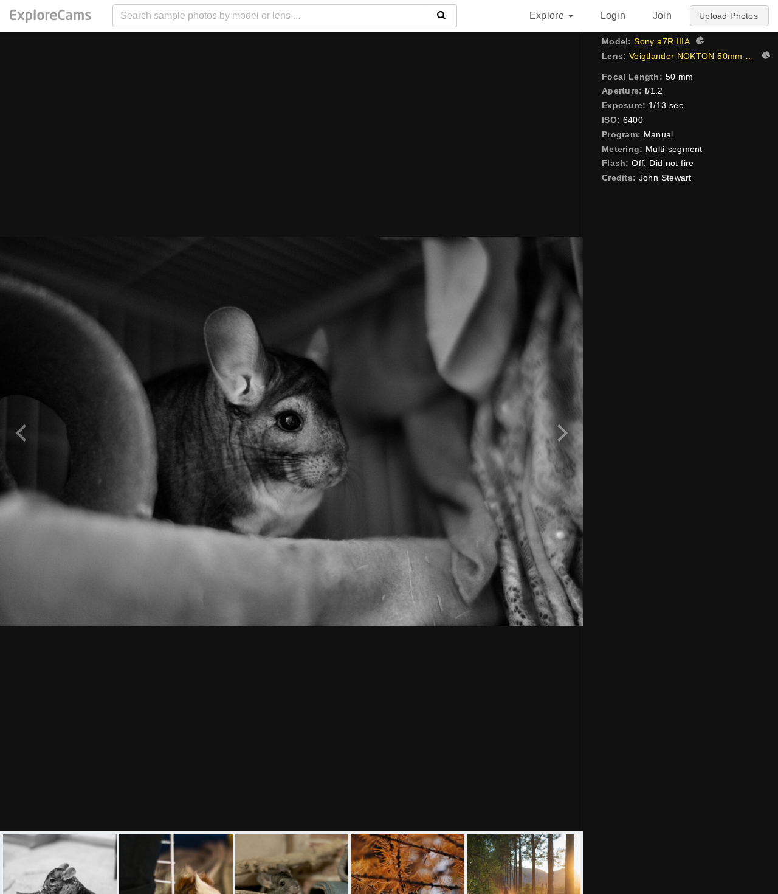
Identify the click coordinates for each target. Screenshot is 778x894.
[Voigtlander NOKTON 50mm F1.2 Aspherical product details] (764, 56)
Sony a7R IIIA (662, 41)
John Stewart (665, 177)
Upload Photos (728, 16)
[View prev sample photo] (23, 431)
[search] (441, 15)
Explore (548, 15)
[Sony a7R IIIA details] (698, 42)
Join (662, 15)
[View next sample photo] (561, 431)
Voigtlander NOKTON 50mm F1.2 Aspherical (692, 56)
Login (613, 15)
